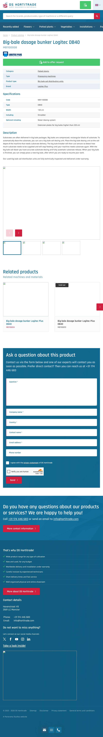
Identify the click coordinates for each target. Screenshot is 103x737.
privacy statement (31, 462)
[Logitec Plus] (51, 54)
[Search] (97, 16)
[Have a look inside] (51, 675)
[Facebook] (10, 639)
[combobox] (48, 16)
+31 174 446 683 (18, 519)
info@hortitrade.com (66, 519)
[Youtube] (16, 639)
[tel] (59, 730)
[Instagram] (22, 639)
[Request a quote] (85, 5)
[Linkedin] (28, 639)
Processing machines (47, 76)
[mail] (44, 730)
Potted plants (43, 71)
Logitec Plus (43, 86)
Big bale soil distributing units (50, 81)
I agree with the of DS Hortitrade (31, 462)
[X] (4, 639)
